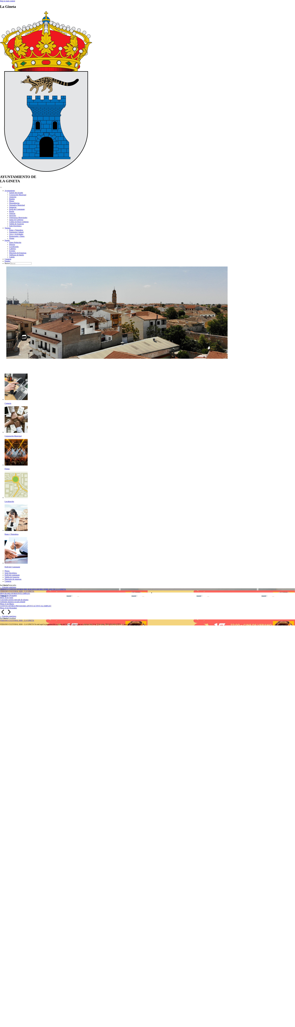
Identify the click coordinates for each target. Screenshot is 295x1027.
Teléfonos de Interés (16, 255)
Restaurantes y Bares (16, 236)
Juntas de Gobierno (16, 220)
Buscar (7, 263)
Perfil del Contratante (17, 209)
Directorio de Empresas (17, 253)
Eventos (12, 251)
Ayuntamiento (10, 191)
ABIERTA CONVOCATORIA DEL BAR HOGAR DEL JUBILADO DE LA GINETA (33, 589)
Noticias (12, 213)
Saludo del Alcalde (16, 193)
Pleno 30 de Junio (6, 598)
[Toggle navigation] (1, 187)
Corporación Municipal (17, 195)
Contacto (8, 259)
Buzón (11, 211)
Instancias (12, 207)
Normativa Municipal (17, 205)
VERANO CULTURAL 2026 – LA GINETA (17, 591)
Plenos (11, 201)
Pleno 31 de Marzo (7, 604)
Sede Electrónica (15, 226)
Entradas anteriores (8, 587)
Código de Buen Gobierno (19, 222)
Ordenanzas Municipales (18, 218)
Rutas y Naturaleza (16, 230)
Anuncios (12, 197)
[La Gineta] (46, 171)
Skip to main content (7, 1)
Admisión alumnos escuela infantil (12, 602)
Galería (12, 257)
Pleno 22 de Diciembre (8, 596)
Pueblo (7, 240)
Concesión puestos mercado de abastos (14, 600)
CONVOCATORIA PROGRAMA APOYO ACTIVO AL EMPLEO (25, 606)
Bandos (12, 199)
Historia (12, 245)
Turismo (8, 228)
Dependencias (14, 203)
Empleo (7, 261)
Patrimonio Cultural (16, 232)
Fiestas (11, 238)
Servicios (12, 216)
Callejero (12, 249)
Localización (14, 247)
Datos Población (15, 242)
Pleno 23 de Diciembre (8, 608)
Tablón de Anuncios (16, 224)
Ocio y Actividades (16, 234)
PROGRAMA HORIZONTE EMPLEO (15, 593)
